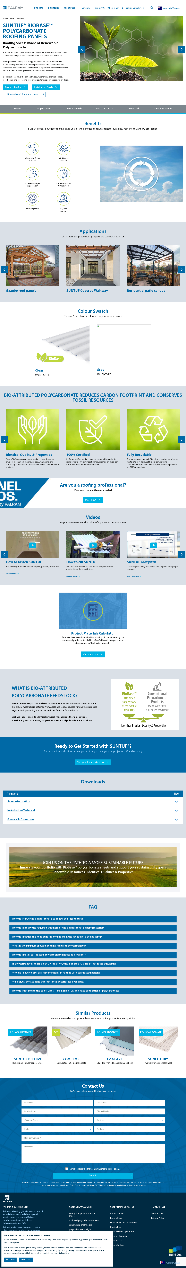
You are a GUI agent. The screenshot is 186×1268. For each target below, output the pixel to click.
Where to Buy (113, 8)
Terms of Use (157, 1214)
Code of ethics (117, 1245)
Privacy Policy (69, 1185)
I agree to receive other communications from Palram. (95, 1169)
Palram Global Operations (122, 1232)
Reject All (26, 1260)
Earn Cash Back (104, 109)
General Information (20, 819)
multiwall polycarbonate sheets (84, 1220)
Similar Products (163, 109)
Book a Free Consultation (133, 8)
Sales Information (18, 801)
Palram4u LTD (116, 1241)
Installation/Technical (21, 810)
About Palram (117, 1214)
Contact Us (100, 8)
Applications (44, 109)
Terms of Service (135, 1185)
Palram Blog (116, 1218)
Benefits (18, 109)
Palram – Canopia (118, 1236)
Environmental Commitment (124, 1223)
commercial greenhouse (80, 1225)
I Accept (10, 1260)
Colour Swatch (74, 109)
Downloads (133, 109)
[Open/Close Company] (87, 8)
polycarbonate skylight (80, 1229)
